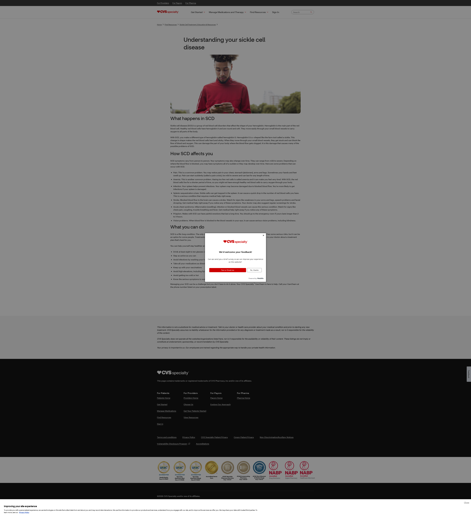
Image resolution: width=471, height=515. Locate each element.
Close (466, 502)
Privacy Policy (24, 512)
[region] (235, 507)
